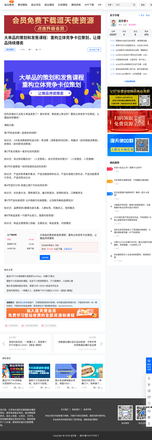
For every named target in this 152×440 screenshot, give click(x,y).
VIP (100, 4)
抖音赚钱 (62, 4)
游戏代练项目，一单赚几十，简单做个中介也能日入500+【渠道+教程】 (40, 290)
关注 (142, 15)
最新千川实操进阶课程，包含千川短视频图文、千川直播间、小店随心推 (40, 281)
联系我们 (76, 409)
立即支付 (68, 249)
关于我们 (65, 409)
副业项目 (36, 4)
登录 (143, 5)
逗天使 (73, 435)
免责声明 (87, 409)
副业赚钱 (49, 4)
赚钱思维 (76, 4)
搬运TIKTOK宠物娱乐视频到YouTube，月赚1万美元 (31, 276)
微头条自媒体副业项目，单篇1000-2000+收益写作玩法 (32, 285)
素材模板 (22, 4)
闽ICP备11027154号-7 (89, 435)
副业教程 (9, 4)
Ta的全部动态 (129, 81)
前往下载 (95, 50)
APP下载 (89, 4)
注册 (24, 302)
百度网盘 (45, 258)
